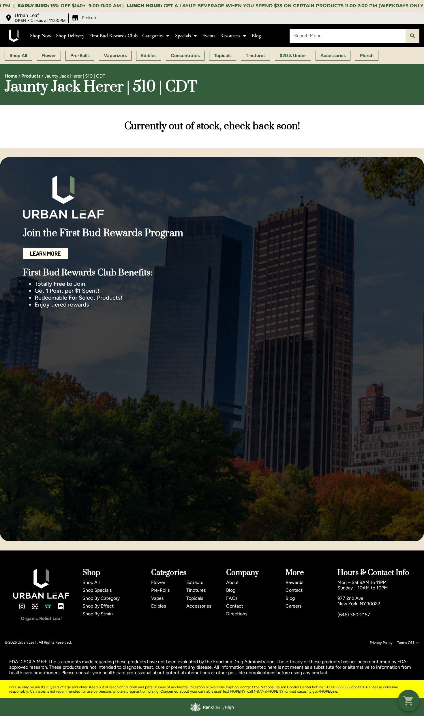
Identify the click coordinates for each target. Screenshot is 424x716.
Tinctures (196, 590)
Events (208, 36)
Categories (153, 36)
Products (30, 76)
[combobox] (348, 36)
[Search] (412, 36)
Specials (183, 36)
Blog (256, 36)
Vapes (157, 598)
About (232, 582)
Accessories (198, 606)
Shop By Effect (98, 606)
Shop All (91, 582)
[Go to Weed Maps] (48, 606)
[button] (51, 18)
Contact (234, 606)
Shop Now (40, 36)
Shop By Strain (97, 614)
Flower (158, 582)
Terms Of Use (408, 642)
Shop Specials (97, 590)
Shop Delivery (70, 36)
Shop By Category (101, 598)
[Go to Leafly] (35, 606)
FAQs (231, 598)
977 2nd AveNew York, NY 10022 (358, 600)
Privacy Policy (381, 642)
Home (11, 76)
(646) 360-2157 (353, 614)
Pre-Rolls (160, 590)
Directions (236, 614)
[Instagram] (22, 606)
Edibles (158, 606)
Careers (293, 606)
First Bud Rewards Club (113, 36)
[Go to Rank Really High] (212, 707)
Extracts (194, 582)
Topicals (194, 598)
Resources (230, 36)
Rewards (294, 582)
